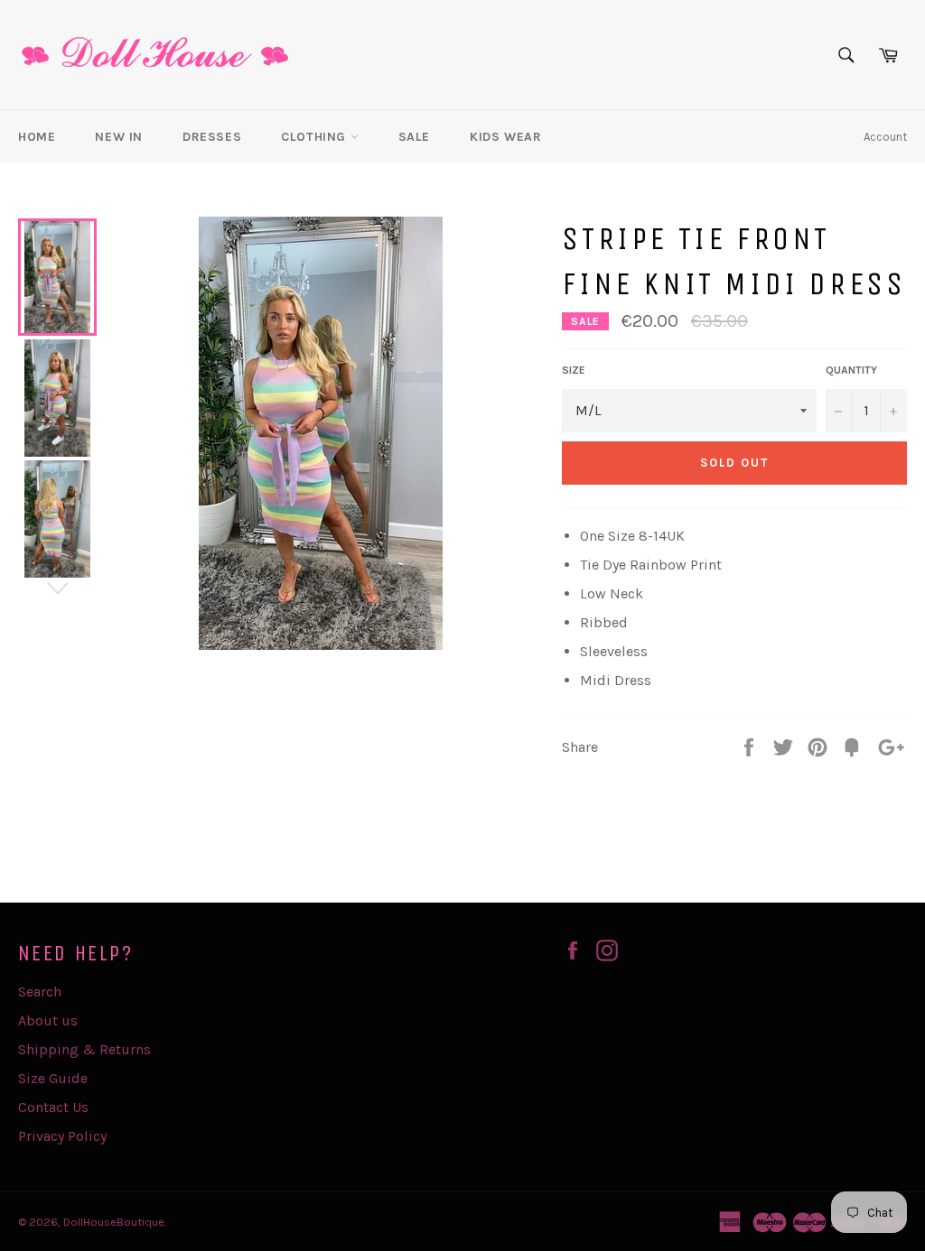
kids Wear (505, 136)
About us (48, 1020)
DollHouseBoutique (113, 1221)
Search (39, 991)
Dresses (211, 136)
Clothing (315, 136)
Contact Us (53, 1107)
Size (573, 370)
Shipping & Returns (84, 1049)
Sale (414, 136)
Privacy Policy (62, 1135)
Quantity (851, 370)
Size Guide (53, 1078)
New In (119, 136)
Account (885, 137)
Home (36, 136)
